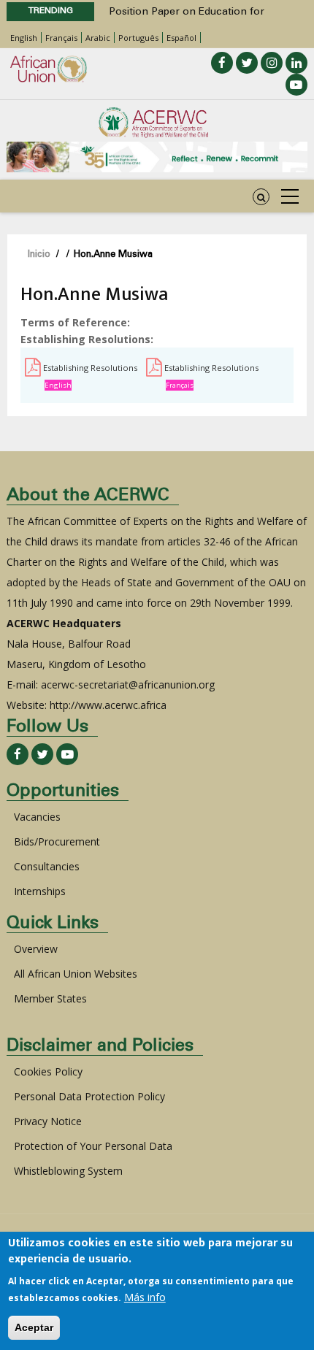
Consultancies (47, 866)
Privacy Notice (48, 1121)
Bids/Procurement (57, 841)
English (23, 37)
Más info (145, 1297)
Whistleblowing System (68, 1171)
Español (181, 37)
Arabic (97, 37)
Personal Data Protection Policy (89, 1096)
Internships (40, 891)
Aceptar (34, 1327)
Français (61, 37)
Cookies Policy (48, 1071)
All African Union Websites (75, 974)
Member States (50, 998)
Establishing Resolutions (90, 367)
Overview (36, 949)
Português (138, 37)
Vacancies (37, 817)
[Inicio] (153, 122)
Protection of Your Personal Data (93, 1146)
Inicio (39, 255)
